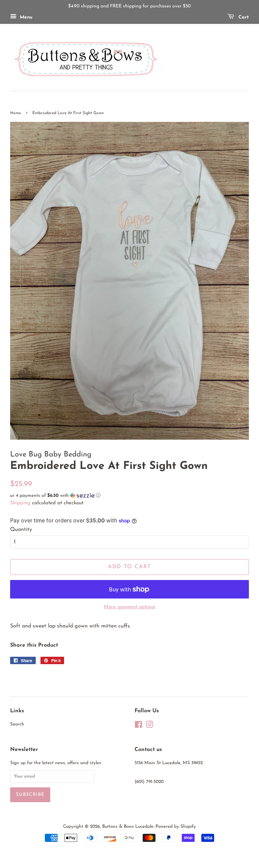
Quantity (21, 529)
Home (15, 113)
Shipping (20, 503)
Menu (25, 17)
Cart (243, 17)
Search (17, 724)
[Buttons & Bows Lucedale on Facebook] (138, 726)
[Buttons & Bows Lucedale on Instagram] (149, 726)
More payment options (129, 607)
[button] (129, 495)
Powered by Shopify (175, 826)
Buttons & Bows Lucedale (127, 826)
